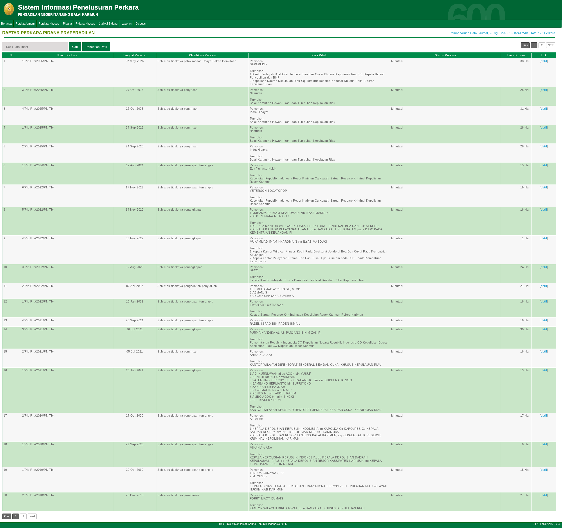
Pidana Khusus (85, 23)
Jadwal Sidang (108, 23)
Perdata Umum (25, 23)
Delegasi (140, 23)
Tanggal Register (134, 55)
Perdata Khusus (49, 23)
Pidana (67, 23)
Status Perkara (445, 55)
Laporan (126, 23)
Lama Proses (516, 55)
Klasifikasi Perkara (202, 55)
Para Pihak (319, 55)
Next (550, 45)
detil (544, 61)
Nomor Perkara (67, 55)
